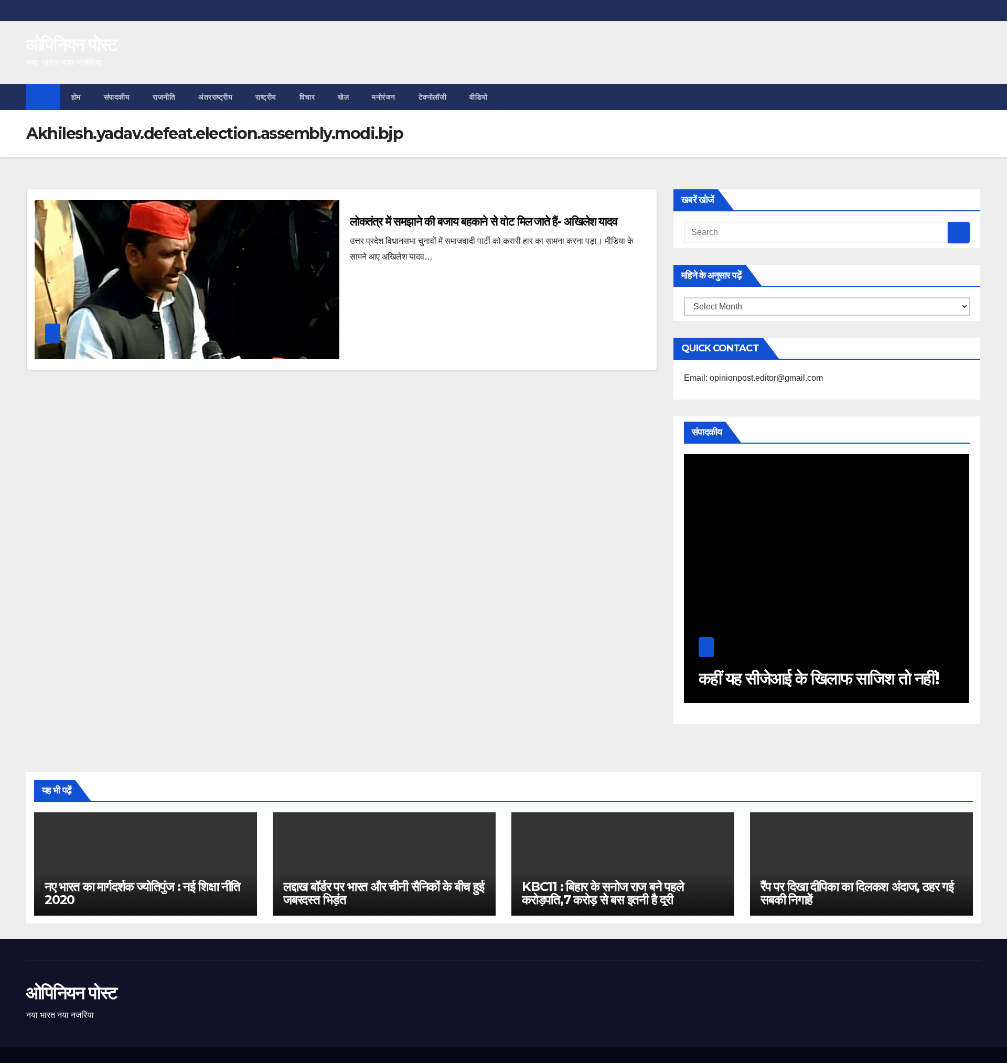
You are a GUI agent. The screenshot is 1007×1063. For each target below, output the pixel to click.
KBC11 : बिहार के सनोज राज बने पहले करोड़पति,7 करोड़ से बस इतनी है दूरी (603, 893)
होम (76, 97)
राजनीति (164, 97)
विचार (307, 97)
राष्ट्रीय (265, 97)
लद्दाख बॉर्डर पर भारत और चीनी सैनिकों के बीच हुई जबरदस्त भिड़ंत (383, 893)
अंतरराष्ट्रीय (215, 97)
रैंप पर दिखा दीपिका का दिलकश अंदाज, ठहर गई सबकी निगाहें (857, 893)
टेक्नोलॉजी (433, 97)
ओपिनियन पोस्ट (71, 45)
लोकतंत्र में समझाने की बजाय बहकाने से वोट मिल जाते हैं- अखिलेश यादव (483, 221)
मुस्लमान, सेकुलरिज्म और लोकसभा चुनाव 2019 (827, 669)
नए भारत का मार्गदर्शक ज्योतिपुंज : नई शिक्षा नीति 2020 (142, 893)
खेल (343, 97)
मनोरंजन (383, 97)
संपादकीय (117, 97)
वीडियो (478, 97)
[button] (973, 96)
